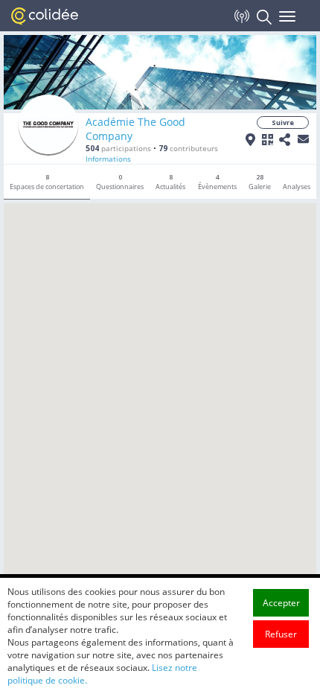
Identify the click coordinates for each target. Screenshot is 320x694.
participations (118, 148)
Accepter (281, 602)
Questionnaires (120, 181)
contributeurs (188, 148)
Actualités (170, 181)
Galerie (260, 181)
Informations (108, 158)
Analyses (296, 186)
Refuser (281, 634)
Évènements (217, 181)
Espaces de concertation (47, 181)
